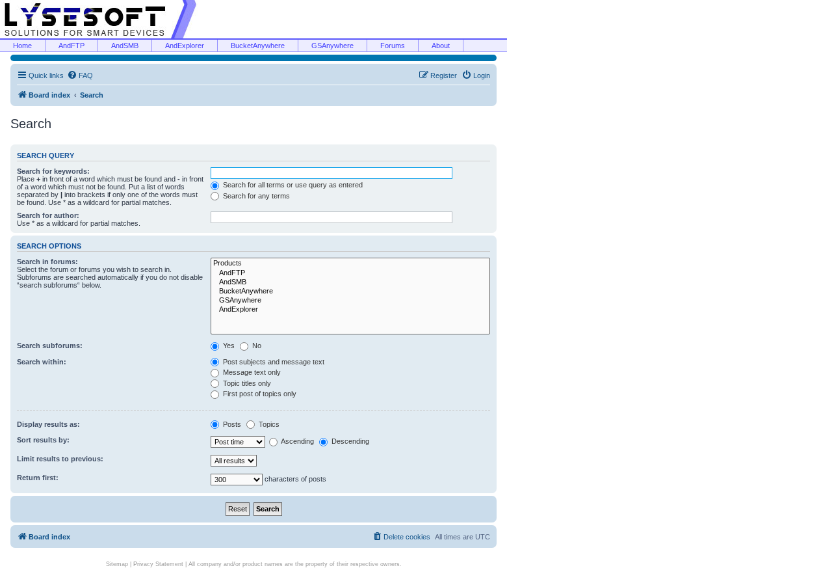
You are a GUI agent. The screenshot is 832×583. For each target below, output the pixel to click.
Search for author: (48, 215)
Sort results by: (43, 440)
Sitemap (117, 564)
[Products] (350, 263)
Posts (231, 424)
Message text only (251, 372)
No (255, 345)
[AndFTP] (350, 273)
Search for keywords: (53, 171)
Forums (392, 45)
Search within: (41, 362)
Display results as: (48, 424)
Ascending (297, 441)
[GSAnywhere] (350, 300)
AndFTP (71, 45)
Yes (228, 345)
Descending (349, 441)
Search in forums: (47, 261)
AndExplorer (184, 45)
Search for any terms (255, 196)
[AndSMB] (350, 282)
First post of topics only (258, 394)
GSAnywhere (332, 45)
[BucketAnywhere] (350, 291)
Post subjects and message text (272, 362)
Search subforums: (50, 345)
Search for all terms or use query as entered (292, 185)
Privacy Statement (158, 564)
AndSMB (124, 45)
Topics (268, 424)
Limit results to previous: (60, 459)
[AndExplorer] (350, 309)
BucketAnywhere (258, 45)
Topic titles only (246, 383)
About (441, 45)
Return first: (37, 477)
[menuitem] (80, 75)
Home (22, 45)
